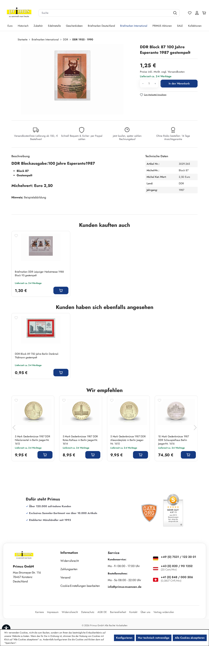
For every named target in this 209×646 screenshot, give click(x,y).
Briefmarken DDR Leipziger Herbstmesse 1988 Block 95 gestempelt (39, 273)
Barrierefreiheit (118, 612)
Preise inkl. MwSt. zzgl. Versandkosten (162, 72)
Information (69, 552)
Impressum (52, 612)
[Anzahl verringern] (143, 83)
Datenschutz (87, 612)
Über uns (145, 612)
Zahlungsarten (68, 569)
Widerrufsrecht (69, 561)
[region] (74, 79)
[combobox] (105, 13)
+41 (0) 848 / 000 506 (177, 577)
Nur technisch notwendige (153, 638)
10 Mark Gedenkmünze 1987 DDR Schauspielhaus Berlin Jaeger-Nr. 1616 (173, 440)
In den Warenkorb (179, 83)
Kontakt (133, 612)
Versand (65, 577)
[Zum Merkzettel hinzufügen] (16, 235)
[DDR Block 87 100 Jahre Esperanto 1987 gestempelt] (72, 79)
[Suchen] (175, 13)
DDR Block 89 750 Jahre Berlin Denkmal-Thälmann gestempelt (36, 355)
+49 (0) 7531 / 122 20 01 (178, 557)
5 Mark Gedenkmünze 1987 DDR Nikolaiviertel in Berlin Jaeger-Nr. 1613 (32, 440)
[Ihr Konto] (197, 13)
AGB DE (102, 612)
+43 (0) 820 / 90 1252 (177, 566)
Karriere (39, 612)
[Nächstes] (195, 428)
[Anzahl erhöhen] (155, 83)
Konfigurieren (124, 638)
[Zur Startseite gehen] (19, 13)
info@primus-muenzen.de (124, 587)
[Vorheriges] (13, 428)
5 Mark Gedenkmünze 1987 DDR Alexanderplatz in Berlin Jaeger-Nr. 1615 (128, 440)
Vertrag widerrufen (163, 612)
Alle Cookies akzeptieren (190, 638)
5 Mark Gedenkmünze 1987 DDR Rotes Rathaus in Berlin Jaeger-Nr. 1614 (80, 440)
